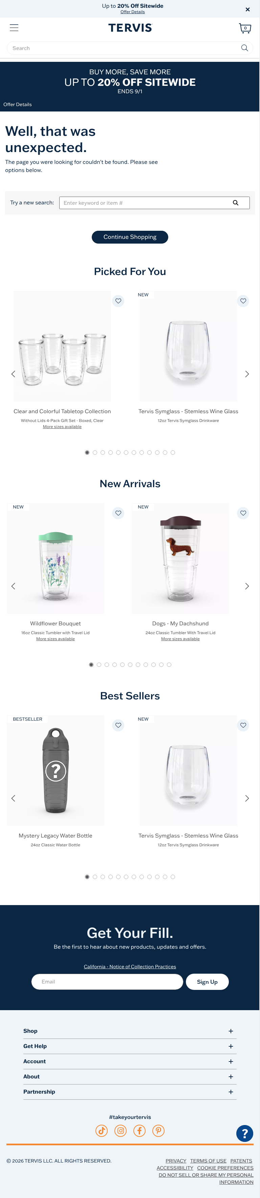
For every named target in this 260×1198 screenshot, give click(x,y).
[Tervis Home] (130, 28)
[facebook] (139, 1130)
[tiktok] (102, 1130)
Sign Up (207, 981)
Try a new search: (32, 202)
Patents (241, 1161)
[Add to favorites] (118, 301)
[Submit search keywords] (244, 48)
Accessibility (175, 1168)
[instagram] (120, 1130)
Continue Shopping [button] (130, 237)
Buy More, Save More (130, 81)
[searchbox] (130, 48)
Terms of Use (208, 1161)
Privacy (176, 1161)
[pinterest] (158, 1130)
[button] (207, 8)
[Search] (235, 203)
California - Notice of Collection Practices (130, 967)
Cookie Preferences (225, 1168)
